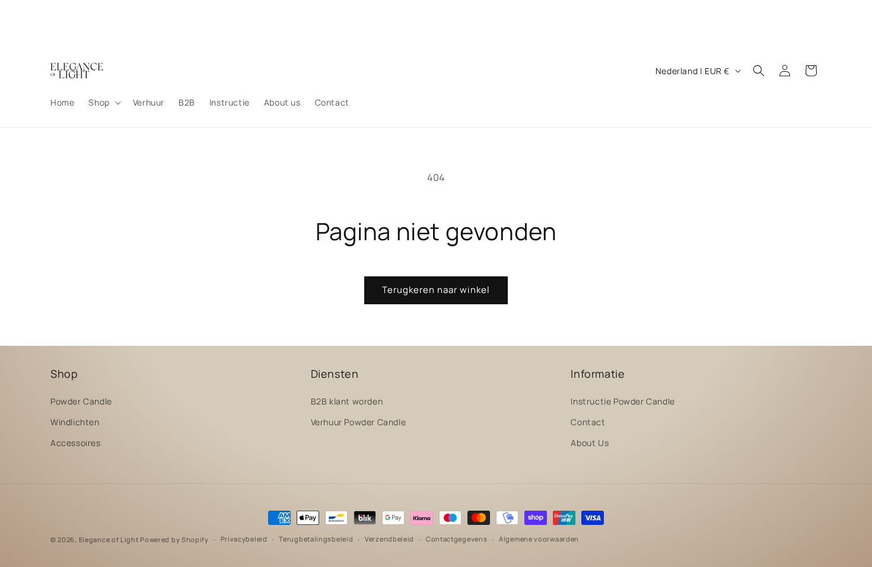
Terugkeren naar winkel (436, 290)
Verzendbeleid (389, 538)
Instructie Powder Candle (622, 401)
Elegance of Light (109, 539)
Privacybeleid (244, 538)
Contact (588, 422)
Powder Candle (81, 401)
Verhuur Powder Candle (358, 422)
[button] (103, 102)
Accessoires (75, 442)
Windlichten (75, 422)
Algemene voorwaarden (539, 538)
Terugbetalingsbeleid (316, 538)
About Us (590, 442)
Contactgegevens (457, 538)
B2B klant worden (347, 401)
